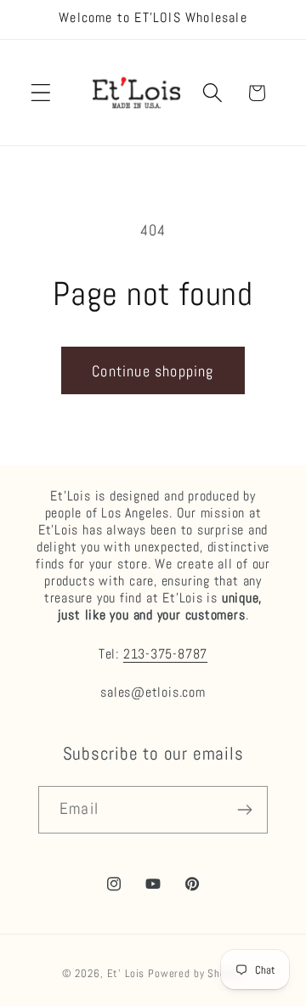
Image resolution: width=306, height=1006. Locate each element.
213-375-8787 (165, 654)
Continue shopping (152, 371)
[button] (41, 93)
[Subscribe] (244, 810)
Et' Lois (126, 973)
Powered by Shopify (196, 973)
